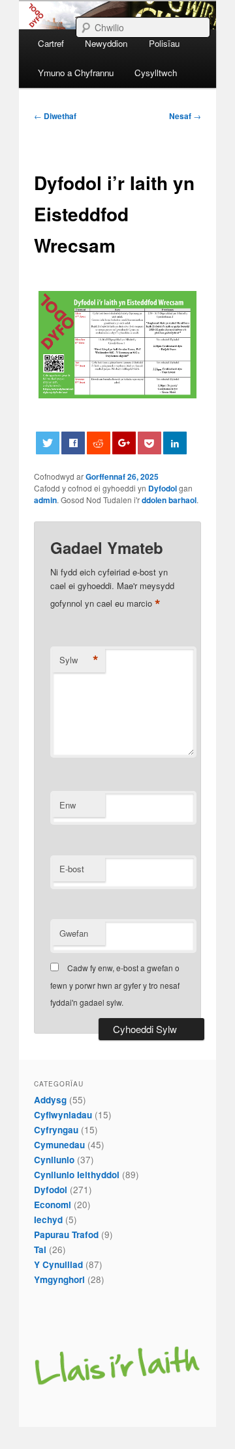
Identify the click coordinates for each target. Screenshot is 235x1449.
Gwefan (73, 933)
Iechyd (48, 1219)
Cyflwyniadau (63, 1115)
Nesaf (185, 116)
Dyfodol (162, 488)
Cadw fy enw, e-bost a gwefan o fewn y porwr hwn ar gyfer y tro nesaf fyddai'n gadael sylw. (115, 985)
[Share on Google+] (124, 443)
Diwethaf (55, 116)
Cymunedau (59, 1144)
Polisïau (164, 43)
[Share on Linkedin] (175, 443)
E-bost (71, 868)
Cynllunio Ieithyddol (76, 1174)
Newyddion (106, 43)
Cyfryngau (56, 1130)
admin (45, 500)
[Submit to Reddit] (98, 443)
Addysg (50, 1100)
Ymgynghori (59, 1279)
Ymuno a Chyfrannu (76, 72)
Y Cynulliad (58, 1264)
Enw (67, 805)
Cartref (51, 43)
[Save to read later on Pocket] (149, 443)
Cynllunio (54, 1159)
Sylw (79, 660)
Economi (52, 1204)
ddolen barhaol (169, 500)
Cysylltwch (155, 72)
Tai (40, 1249)
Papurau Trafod (66, 1234)
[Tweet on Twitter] (47, 443)
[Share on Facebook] (73, 443)
